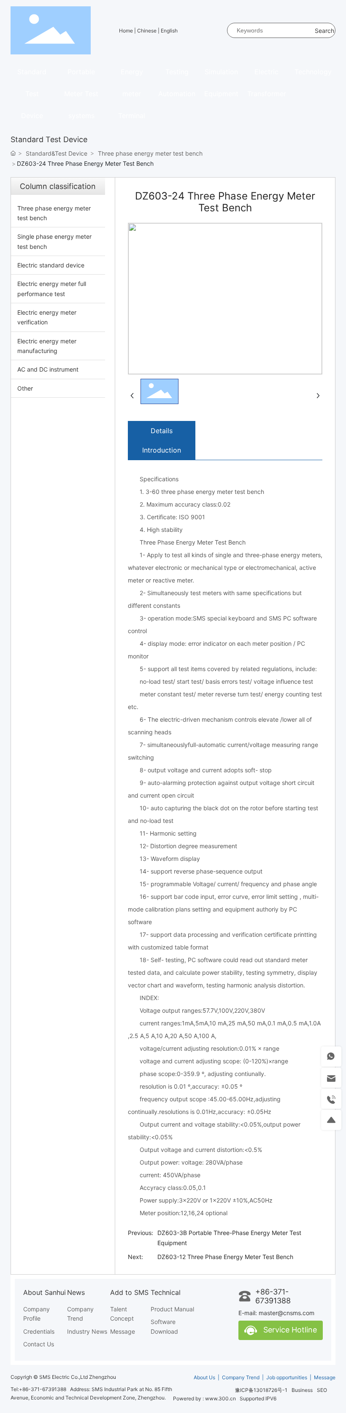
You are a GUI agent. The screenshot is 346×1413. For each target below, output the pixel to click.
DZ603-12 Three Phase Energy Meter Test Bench (225, 1256)
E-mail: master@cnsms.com (276, 1312)
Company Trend (241, 1377)
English (169, 30)
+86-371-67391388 (273, 1296)
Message (324, 1377)
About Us (205, 1377)
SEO (322, 1390)
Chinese (147, 30)
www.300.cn (220, 1398)
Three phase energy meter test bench (150, 153)
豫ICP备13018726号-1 (261, 1390)
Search (324, 30)
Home (126, 30)
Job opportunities (286, 1377)
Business (302, 1390)
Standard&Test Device (56, 153)
